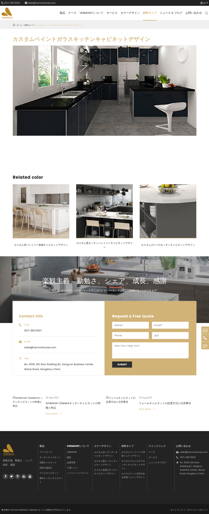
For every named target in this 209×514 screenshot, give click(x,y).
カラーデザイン (130, 13)
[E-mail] (205, 330)
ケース (72, 13)
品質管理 (71, 462)
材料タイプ (150, 13)
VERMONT (72, 452)
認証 (69, 457)
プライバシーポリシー (197, 510)
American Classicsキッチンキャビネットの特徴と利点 (73, 405)
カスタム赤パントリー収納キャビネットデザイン (41, 245)
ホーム (19, 25)
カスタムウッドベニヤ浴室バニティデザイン (133, 454)
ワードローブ (45, 452)
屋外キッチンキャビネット (51, 480)
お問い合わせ (193, 13)
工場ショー (72, 468)
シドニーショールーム (77, 473)
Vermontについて (91, 13)
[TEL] (205, 338)
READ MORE (54, 414)
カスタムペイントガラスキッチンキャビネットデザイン (59, 25)
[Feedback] (205, 345)
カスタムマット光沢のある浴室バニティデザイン (133, 475)
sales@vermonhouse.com (40, 3)
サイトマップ (176, 510)
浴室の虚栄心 (45, 468)
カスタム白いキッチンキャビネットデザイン (106, 454)
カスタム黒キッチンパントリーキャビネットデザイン (104, 245)
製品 (62, 13)
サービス (112, 13)
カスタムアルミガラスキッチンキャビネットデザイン (133, 464)
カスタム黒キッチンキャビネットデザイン (106, 462)
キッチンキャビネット (50, 457)
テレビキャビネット (49, 473)
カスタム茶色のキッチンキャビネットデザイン (106, 471)
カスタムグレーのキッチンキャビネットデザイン (168, 245)
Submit (122, 365)
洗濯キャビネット (48, 462)
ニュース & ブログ (171, 13)
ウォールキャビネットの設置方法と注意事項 (165, 403)
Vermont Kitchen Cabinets (24, 510)
